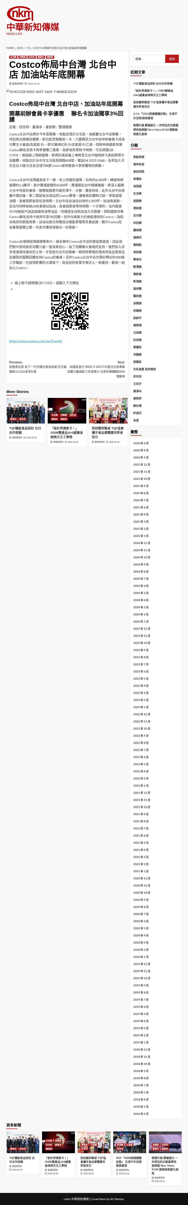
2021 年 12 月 (141, 792)
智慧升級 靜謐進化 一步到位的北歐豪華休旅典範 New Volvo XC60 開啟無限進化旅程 (155, 129)
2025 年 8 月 (141, 493)
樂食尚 (13, 419)
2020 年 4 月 (141, 935)
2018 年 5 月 (141, 1092)
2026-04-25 (160, 1181)
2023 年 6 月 (141, 671)
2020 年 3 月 (141, 942)
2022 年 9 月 (141, 735)
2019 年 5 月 (141, 1013)
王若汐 (137, 383)
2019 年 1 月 (141, 1042)
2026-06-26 (31, 437)
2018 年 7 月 (141, 1085)
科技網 (137, 222)
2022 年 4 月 (141, 771)
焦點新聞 (138, 156)
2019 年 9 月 (141, 985)
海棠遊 (137, 186)
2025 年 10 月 (141, 478)
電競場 (137, 325)
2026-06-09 (73, 442)
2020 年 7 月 (141, 914)
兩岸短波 (138, 164)
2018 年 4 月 (141, 1099)
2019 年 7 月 (141, 999)
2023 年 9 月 (141, 650)
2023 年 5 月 (141, 678)
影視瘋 (137, 281)
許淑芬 (137, 413)
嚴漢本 (41, 57)
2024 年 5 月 (141, 593)
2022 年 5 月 (141, 764)
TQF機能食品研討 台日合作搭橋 (153, 83)
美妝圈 (137, 252)
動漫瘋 (137, 266)
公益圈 (105, 419)
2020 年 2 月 (141, 949)
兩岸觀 (137, 288)
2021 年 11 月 (141, 799)
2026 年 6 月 (141, 443)
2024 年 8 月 (141, 571)
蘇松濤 (137, 405)
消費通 (22, 57)
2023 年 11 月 (141, 635)
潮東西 (137, 237)
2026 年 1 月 (141, 457)
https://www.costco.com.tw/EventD (35, 341)
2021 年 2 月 (141, 864)
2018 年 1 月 (141, 1106)
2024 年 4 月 (141, 600)
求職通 (137, 354)
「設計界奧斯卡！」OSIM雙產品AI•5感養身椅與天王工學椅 (66, 433)
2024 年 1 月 (141, 621)
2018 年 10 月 (141, 1063)
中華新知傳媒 (32, 27)
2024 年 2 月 (141, 614)
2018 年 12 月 (141, 1049)
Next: (96, 369)
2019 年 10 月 (141, 978)
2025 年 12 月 (141, 464)
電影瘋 (137, 274)
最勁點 (137, 244)
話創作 (137, 317)
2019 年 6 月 (141, 1006)
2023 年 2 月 (141, 700)
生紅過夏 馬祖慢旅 (144, 369)
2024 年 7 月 (141, 578)
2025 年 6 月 (141, 507)
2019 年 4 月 (141, 1021)
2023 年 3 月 (141, 692)
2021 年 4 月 (141, 849)
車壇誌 (137, 178)
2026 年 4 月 (141, 450)
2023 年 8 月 (141, 657)
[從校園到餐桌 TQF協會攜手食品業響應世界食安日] (108, 410)
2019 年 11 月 (141, 971)
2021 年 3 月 (141, 857)
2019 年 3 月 (141, 1028)
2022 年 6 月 (141, 757)
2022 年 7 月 (141, 750)
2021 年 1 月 (141, 871)
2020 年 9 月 (141, 899)
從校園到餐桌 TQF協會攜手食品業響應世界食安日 (108, 433)
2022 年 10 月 (141, 728)
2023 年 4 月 (141, 685)
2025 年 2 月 (141, 528)
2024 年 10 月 (141, 557)
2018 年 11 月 (141, 1056)
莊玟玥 (32, 57)
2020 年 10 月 (141, 892)
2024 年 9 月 (141, 564)
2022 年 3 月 (141, 778)
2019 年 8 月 (141, 992)
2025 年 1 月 (141, 535)
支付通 (137, 215)
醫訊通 (137, 295)
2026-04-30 (124, 1173)
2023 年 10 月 (141, 642)
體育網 (137, 230)
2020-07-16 (33, 83)
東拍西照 (138, 171)
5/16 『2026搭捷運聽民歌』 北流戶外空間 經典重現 (155, 116)
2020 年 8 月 (141, 906)
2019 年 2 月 (141, 1035)
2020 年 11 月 (141, 885)
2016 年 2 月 (141, 1113)
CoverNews (98, 1199)
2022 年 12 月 (141, 714)
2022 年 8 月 (141, 742)
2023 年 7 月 (141, 664)
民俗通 (137, 339)
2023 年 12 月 (141, 628)
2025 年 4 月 (141, 514)
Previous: (37, 367)
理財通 (137, 208)
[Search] (179, 46)
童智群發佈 (17, 83)
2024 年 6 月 (141, 585)
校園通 (137, 310)
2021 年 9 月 (141, 814)
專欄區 (137, 347)
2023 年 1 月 (141, 707)
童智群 (50, 57)
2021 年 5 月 (141, 842)
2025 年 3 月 (141, 521)
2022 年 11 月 (141, 721)
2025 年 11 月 (141, 471)
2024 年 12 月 (141, 543)
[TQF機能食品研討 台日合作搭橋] (25, 410)
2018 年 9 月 (141, 1071)
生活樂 (13, 57)
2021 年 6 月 (141, 835)
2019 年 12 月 (141, 964)
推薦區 (137, 361)
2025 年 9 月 (141, 486)
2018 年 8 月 (141, 1078)
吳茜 (136, 420)
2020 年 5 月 (141, 928)
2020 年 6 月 (141, 921)
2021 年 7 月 (141, 828)
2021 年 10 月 (141, 807)
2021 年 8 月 (141, 821)
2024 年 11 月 (141, 550)
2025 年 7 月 (141, 500)
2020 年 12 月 (141, 878)
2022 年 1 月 (141, 785)
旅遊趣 (137, 200)
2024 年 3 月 (141, 607)
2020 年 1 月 (141, 956)
